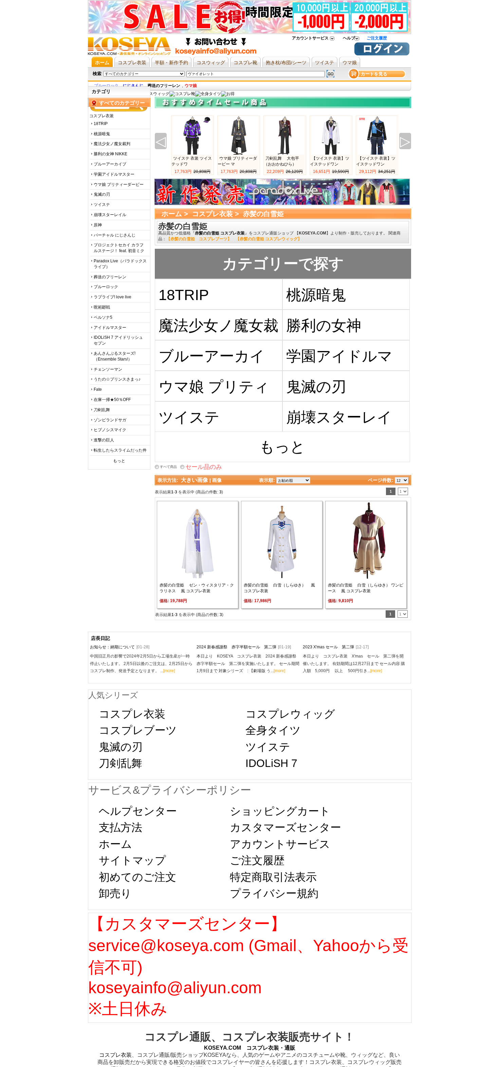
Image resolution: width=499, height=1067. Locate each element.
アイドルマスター (110, 327)
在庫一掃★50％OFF (112, 399)
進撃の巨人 (104, 440)
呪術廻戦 (102, 307)
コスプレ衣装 (212, 213)
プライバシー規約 (274, 893)
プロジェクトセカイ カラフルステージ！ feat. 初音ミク (119, 248)
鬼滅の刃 (102, 194)
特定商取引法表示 (273, 877)
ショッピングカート (280, 811)
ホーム (172, 213)
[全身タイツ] (208, 93)
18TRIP (101, 123)
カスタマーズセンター (285, 827)
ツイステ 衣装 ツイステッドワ (191, 161)
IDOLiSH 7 (271, 763)
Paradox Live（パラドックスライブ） (120, 264)
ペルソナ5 (103, 317)
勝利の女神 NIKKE (110, 154)
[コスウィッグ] (154, 93)
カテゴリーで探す (283, 263)
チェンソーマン (108, 369)
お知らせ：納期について (119, 647)
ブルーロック (106, 286)
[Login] (381, 54)
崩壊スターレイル (110, 214)
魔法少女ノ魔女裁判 (112, 143)
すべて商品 (168, 467)
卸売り (115, 893)
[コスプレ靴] (182, 93)
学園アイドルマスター (114, 174)
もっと (119, 460)
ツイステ (102, 204)
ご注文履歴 (377, 38)
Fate (98, 389)
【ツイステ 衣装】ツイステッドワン (329, 161)
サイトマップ (132, 860)
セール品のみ (203, 466)
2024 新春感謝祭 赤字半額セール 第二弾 (244, 647)
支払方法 (120, 827)
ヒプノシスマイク (110, 429)
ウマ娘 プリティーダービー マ (237, 161)
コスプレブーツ (138, 730)
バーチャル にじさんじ (114, 235)
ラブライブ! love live (112, 297)
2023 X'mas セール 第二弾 (336, 647)
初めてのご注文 (137, 877)
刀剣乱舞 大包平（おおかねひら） (281, 161)
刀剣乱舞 (102, 409)
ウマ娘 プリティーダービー (119, 184)
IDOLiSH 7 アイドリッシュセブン (118, 340)
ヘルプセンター (138, 811)
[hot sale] (228, 93)
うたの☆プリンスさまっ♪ (117, 379)
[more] (169, 670)
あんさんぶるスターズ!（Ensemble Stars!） (114, 356)
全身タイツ (273, 730)
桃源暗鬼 (102, 134)
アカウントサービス (310, 38)
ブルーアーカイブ (110, 164)
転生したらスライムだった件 (120, 450)
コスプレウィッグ (290, 714)
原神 (98, 225)
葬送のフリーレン (110, 277)
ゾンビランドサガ (110, 420)
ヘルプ (349, 38)
